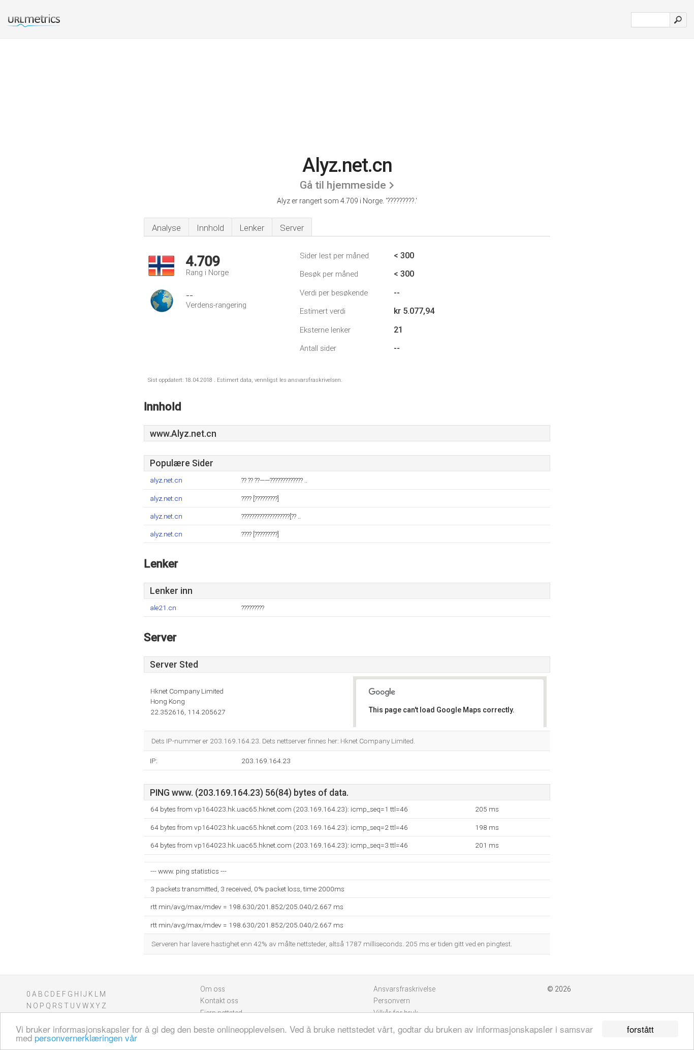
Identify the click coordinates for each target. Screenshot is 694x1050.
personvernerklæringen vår (86, 1037)
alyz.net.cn (166, 480)
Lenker (252, 228)
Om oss (212, 989)
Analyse (166, 228)
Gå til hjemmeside (343, 185)
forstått (640, 1029)
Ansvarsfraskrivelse (404, 989)
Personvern (391, 1001)
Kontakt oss (219, 1001)
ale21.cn (163, 608)
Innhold (210, 228)
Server (292, 228)
